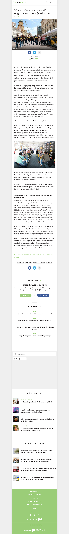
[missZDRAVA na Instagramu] (38, 515)
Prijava (44, 295)
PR (18, 16)
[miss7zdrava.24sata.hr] (19, 2)
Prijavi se (25, 295)
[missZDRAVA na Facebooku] (30, 515)
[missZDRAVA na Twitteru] (34, 515)
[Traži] (47, 2)
